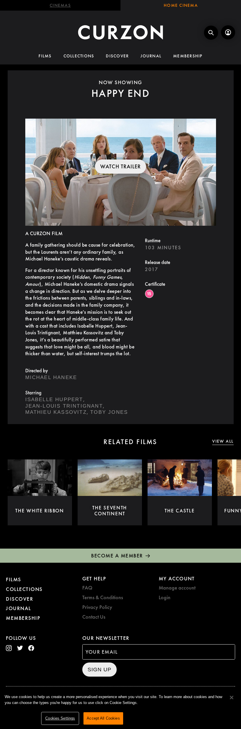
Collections (78, 56)
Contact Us (93, 616)
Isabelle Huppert (54, 399)
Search (211, 33)
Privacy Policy (97, 607)
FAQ (87, 587)
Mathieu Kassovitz (56, 412)
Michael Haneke (51, 377)
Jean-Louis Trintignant (64, 406)
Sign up (99, 669)
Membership (187, 56)
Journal (150, 56)
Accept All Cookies (103, 718)
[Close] (231, 697)
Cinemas (60, 5)
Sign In (228, 32)
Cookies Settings (60, 718)
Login (164, 597)
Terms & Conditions (102, 597)
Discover (117, 56)
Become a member (117, 555)
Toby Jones (109, 412)
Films (45, 56)
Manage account (177, 587)
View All (222, 441)
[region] (120, 708)
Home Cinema (181, 5)
